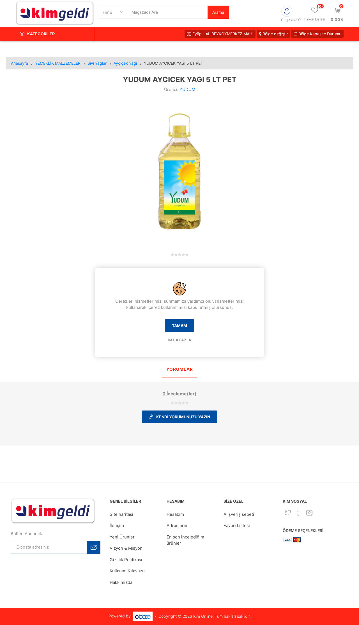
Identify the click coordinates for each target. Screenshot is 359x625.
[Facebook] (298, 512)
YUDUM (187, 89)
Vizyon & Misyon (126, 548)
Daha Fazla (179, 340)
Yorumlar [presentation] (179, 369)
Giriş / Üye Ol (291, 20)
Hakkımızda (121, 582)
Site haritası (121, 514)
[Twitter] (288, 512)
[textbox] (167, 12)
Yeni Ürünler (122, 537)
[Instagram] (309, 512)
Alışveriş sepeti (239, 514)
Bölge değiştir (274, 33)
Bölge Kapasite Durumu (319, 33)
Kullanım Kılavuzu (127, 570)
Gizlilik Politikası (126, 559)
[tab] (179, 369)
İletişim (117, 525)
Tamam (179, 325)
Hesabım (175, 514)
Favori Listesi (237, 525)
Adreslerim (177, 525)
